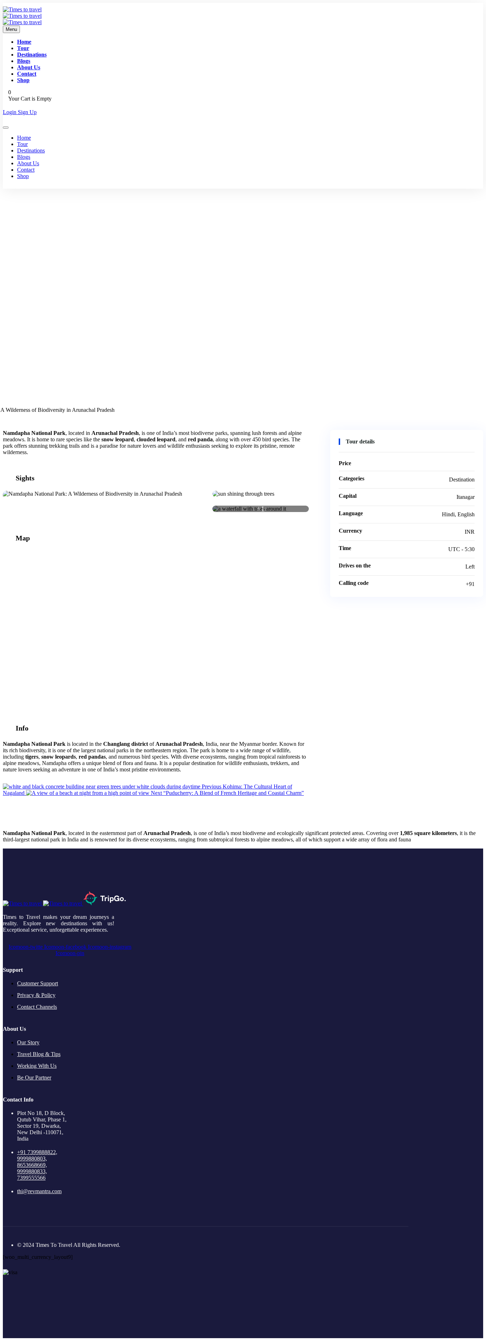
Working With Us (37, 1066)
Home (24, 42)
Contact (26, 74)
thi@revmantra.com (39, 1191)
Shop (23, 80)
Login (10, 112)
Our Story (28, 1042)
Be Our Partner (34, 1078)
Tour (23, 48)
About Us (28, 67)
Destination (243, 333)
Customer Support (37, 983)
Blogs (23, 61)
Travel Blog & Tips (38, 1054)
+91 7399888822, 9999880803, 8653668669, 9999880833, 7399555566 (37, 1165)
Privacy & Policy (36, 995)
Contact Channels (37, 1007)
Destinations (32, 55)
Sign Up (27, 112)
